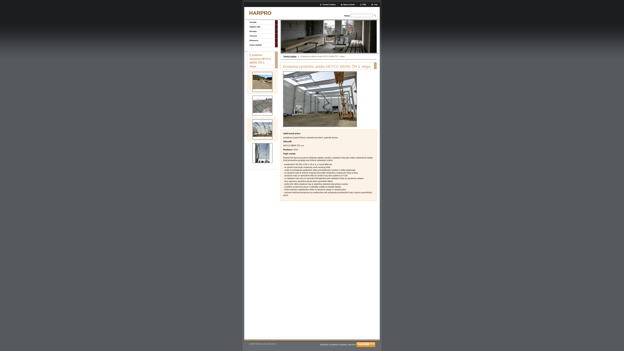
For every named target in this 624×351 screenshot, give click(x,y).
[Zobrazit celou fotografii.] (262, 82)
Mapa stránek (349, 5)
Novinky (253, 31)
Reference (254, 40)
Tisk (375, 5)
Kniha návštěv (256, 45)
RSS (364, 5)
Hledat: (347, 16)
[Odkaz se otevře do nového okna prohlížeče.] (320, 99)
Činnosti (253, 36)
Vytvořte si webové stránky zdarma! (338, 344)
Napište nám (255, 27)
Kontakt (253, 22)
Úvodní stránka (289, 56)
